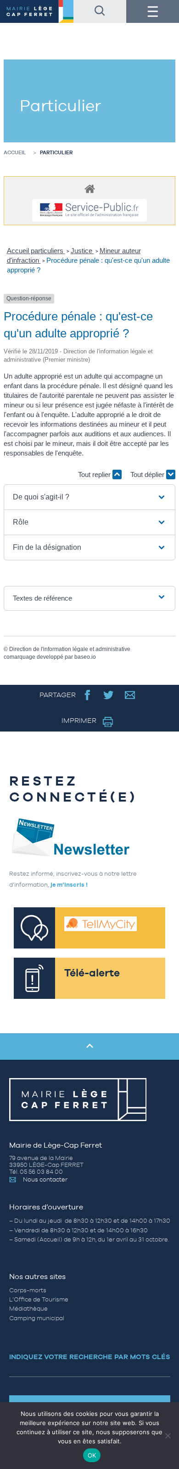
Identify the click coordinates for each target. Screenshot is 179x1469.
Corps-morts (27, 1290)
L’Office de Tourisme (38, 1299)
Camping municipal (36, 1318)
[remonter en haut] (89, 1046)
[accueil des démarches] (89, 188)
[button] (89, 497)
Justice (82, 251)
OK (92, 1455)
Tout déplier (148, 474)
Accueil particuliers (36, 251)
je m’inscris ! (69, 884)
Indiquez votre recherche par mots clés (89, 1357)
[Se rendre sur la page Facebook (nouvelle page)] (87, 694)
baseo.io (85, 657)
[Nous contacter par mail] (130, 694)
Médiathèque (28, 1308)
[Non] (167, 1435)
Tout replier (95, 474)
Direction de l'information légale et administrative (69, 649)
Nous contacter (45, 1179)
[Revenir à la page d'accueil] (36, 11)
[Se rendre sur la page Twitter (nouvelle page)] (108, 694)
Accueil (15, 152)
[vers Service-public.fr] (89, 210)
